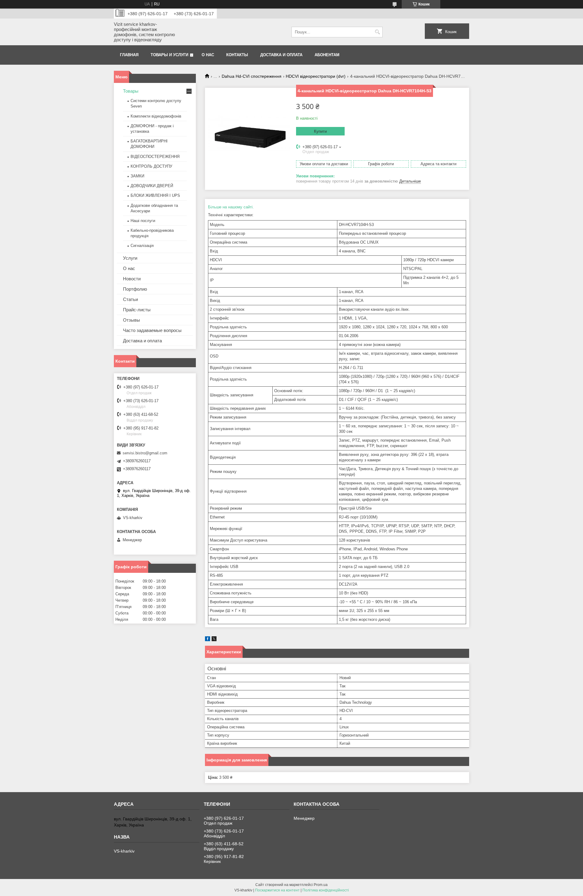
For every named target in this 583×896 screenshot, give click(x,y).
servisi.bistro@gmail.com (145, 453)
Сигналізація (142, 245)
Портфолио (135, 289)
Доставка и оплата (281, 55)
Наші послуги (143, 220)
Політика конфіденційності (325, 890)
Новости (132, 278)
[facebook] (207, 640)
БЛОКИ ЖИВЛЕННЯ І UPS (155, 195)
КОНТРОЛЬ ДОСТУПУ (151, 166)
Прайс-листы (137, 309)
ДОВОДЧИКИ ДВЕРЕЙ (152, 185)
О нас (208, 55)
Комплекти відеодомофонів (156, 116)
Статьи (130, 299)
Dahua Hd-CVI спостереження (251, 76)
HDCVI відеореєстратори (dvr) (316, 76)
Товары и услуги (169, 55)
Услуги (130, 258)
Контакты (237, 55)
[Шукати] (377, 32)
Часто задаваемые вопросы (152, 330)
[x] (214, 640)
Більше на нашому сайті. (231, 207)
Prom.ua (321, 885)
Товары (130, 91)
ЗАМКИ (137, 176)
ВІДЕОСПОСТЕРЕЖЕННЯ (155, 156)
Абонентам (327, 55)
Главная (129, 55)
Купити (320, 131)
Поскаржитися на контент (277, 890)
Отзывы (131, 320)
